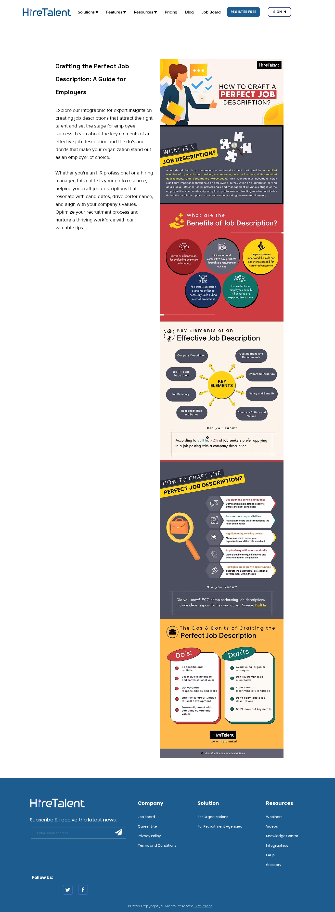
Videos (272, 826)
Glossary (273, 864)
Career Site (147, 826)
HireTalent (202, 906)
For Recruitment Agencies (220, 826)
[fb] (83, 890)
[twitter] (68, 890)
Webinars (274, 816)
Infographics (277, 845)
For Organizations (213, 816)
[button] (243, 12)
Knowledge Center (282, 835)
